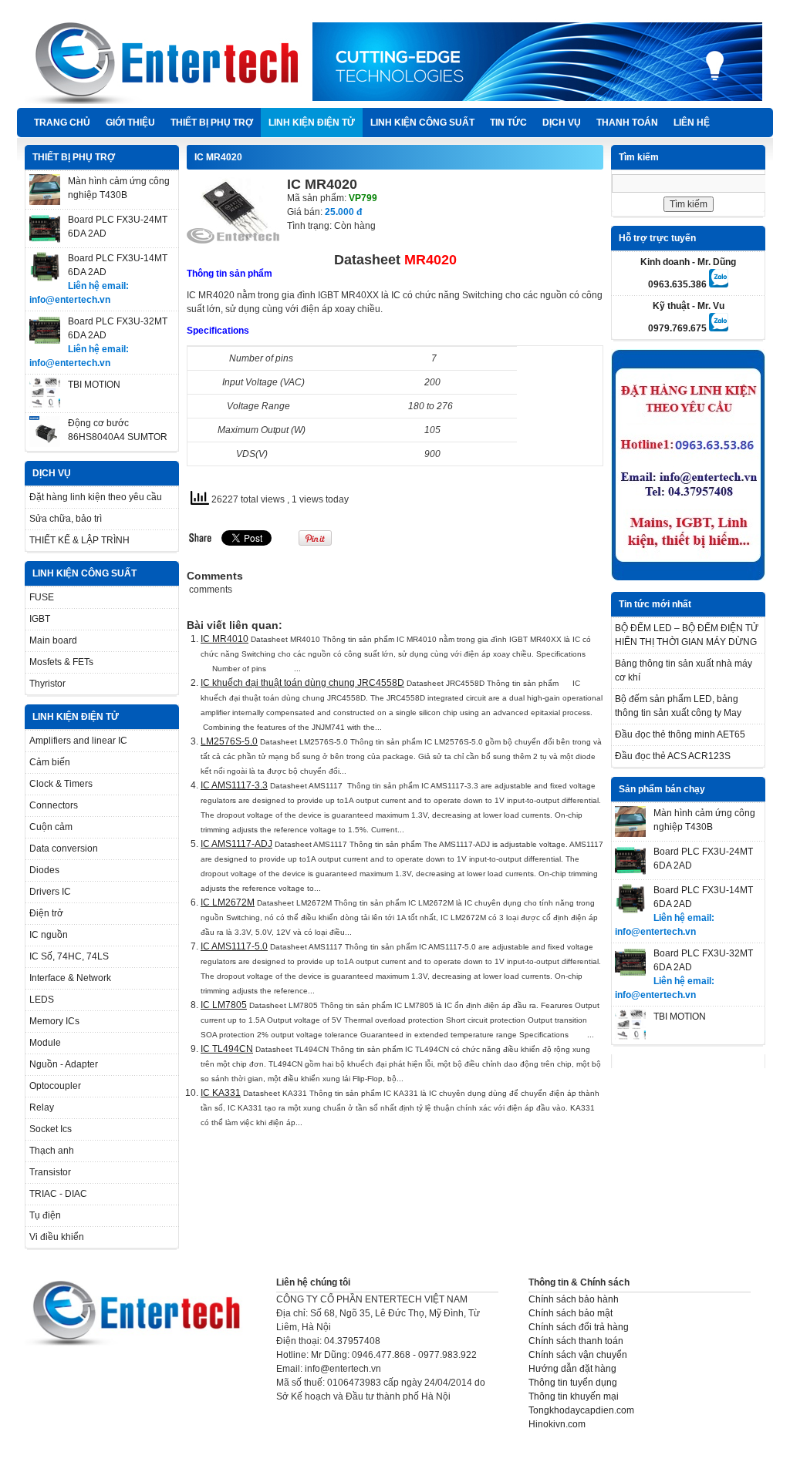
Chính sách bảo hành (573, 1299)
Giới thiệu (130, 122)
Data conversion (63, 848)
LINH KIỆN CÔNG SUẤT (422, 122)
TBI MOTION (94, 384)
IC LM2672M (228, 902)
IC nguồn (48, 934)
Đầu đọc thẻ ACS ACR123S (673, 756)
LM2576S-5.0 (229, 741)
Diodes (44, 870)
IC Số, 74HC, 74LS (69, 956)
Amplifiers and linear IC (78, 740)
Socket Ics (50, 1129)
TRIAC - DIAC (58, 1193)
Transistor (50, 1172)
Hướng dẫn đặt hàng (572, 1368)
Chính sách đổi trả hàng (578, 1327)
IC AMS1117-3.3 (234, 785)
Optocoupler (55, 1085)
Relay (41, 1107)
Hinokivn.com (557, 1424)
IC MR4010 (224, 638)
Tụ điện (45, 1215)
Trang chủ (62, 122)
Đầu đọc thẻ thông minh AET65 (680, 734)
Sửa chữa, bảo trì (65, 518)
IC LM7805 (224, 1005)
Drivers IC (50, 891)
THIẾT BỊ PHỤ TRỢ (211, 122)
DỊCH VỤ (561, 122)
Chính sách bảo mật (570, 1313)
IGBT (39, 618)
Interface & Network (70, 978)
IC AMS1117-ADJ (236, 844)
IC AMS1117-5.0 (234, 946)
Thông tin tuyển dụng (572, 1382)
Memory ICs (54, 1021)
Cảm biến (49, 762)
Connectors (53, 805)
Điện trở (46, 913)
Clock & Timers (61, 783)
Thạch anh (51, 1150)
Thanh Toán (627, 122)
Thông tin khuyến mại (573, 1396)
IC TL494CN (227, 1049)
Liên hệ (692, 122)
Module (45, 1042)
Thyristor (47, 683)
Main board (53, 640)
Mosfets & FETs (61, 662)
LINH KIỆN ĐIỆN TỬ (311, 122)
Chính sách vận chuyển (577, 1354)
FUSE (41, 597)
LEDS (41, 999)
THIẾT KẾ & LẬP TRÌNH (79, 540)
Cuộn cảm (51, 827)
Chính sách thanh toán (575, 1341)
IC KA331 (221, 1092)
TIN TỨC (508, 122)
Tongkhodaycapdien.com (581, 1410)
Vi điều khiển (56, 1237)
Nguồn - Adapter (63, 1064)
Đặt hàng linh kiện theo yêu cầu (95, 497)
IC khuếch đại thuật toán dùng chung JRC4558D (302, 682)
